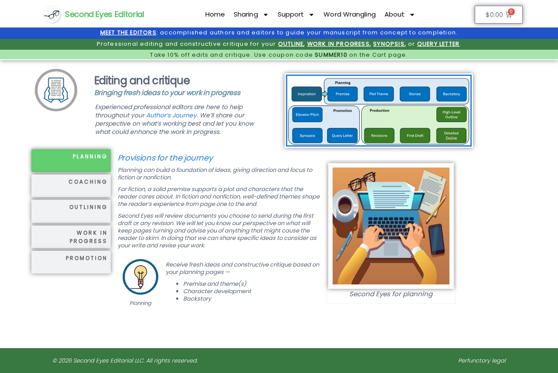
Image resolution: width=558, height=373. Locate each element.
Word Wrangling (349, 14)
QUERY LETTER (438, 44)
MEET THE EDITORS (128, 32)
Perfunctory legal (482, 360)
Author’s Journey (171, 115)
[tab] (71, 160)
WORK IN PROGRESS (338, 44)
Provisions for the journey (165, 157)
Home (215, 14)
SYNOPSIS (389, 44)
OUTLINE (290, 44)
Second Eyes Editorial (104, 14)
